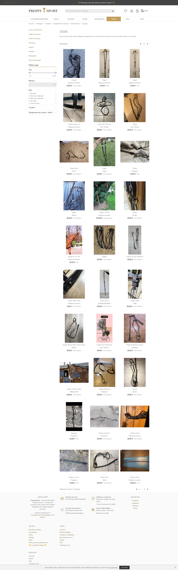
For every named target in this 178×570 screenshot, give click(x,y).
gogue (74, 212)
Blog (142, 19)
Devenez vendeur (11, 2)
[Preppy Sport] (43, 11)
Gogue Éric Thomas (104, 124)
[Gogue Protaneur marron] (134, 328)
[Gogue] (104, 63)
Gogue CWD (135, 300)
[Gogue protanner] (104, 416)
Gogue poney (104, 300)
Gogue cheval (134, 433)
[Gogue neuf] (104, 460)
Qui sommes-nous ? (66, 537)
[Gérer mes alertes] (132, 11)
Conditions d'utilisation (67, 535)
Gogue (104, 80)
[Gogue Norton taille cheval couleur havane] (74, 328)
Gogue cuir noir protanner (134, 256)
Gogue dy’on (74, 168)
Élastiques (32, 43)
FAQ (61, 542)
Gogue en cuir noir (74, 256)
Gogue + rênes (104, 212)
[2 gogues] (74, 416)
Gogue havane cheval (74, 389)
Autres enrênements (35, 30)
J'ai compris (124, 567)
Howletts (31, 51)
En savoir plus (113, 567)
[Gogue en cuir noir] (74, 240)
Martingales (32, 56)
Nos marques (99, 19)
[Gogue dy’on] (74, 151)
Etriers (31, 535)
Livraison (63, 529)
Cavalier (70, 19)
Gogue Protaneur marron (135, 345)
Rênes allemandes (35, 60)
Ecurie (85, 19)
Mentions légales (65, 532)
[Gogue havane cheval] (74, 372)
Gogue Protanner (104, 389)
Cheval (56, 19)
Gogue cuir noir (74, 477)
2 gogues (74, 433)
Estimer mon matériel (40, 19)
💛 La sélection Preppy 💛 (37, 545)
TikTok (135, 508)
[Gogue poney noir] (74, 107)
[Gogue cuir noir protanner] (134, 240)
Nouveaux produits (35, 529)
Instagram (135, 503)
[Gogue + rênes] (104, 195)
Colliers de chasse (35, 34)
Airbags (31, 537)
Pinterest (135, 506)
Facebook (135, 500)
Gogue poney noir (74, 124)
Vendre (113, 19)
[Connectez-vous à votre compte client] (137, 11)
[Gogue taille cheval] (74, 284)
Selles (31, 540)
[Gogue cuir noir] (74, 460)
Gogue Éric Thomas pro (104, 345)
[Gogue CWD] (134, 284)
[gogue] (74, 195)
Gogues (31, 47)
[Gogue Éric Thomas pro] (104, 328)
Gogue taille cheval (74, 300)
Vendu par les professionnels (38, 542)
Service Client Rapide (103, 508)
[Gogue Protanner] (104, 372)
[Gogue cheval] (134, 416)
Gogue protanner (104, 433)
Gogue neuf (104, 477)
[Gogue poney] (104, 284)
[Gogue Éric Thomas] (104, 107)
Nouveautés (64, 44)
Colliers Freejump (34, 38)
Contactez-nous (65, 545)
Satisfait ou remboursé (103, 497)
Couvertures (33, 532)
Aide (127, 19)
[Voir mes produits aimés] (126, 11)
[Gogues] (74, 63)
